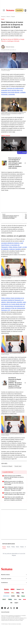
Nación (8, 16)
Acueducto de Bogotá (7, 466)
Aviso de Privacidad (6, 612)
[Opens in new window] (5, 608)
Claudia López (18, 466)
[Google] (2, 608)
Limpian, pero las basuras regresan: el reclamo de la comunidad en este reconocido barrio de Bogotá (10, 217)
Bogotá (13, 16)
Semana (3, 16)
